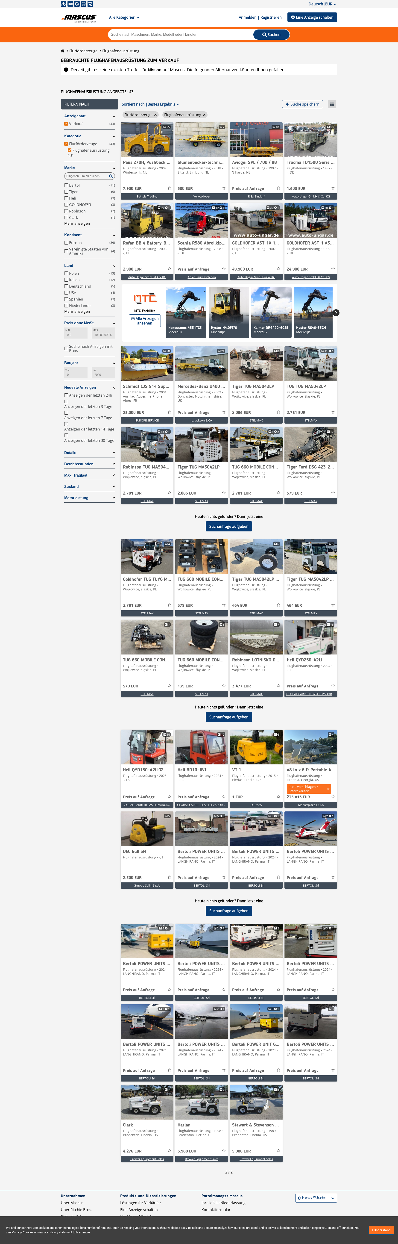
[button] (89, 104)
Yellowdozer (201, 196)
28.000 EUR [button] (133, 413)
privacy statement (60, 1232)
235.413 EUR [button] (298, 797)
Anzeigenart (74, 116)
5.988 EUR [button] (187, 1151)
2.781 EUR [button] (296, 413)
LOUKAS (256, 805)
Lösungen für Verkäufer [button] (140, 1202)
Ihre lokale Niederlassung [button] (224, 1202)
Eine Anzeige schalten (315, 17)
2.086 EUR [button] (241, 413)
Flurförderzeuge (83, 50)
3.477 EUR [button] (241, 686)
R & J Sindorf (256, 196)
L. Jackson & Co (201, 420)
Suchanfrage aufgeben (229, 526)
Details (70, 453)
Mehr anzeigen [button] (77, 223)
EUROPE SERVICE (147, 420)
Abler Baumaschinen (202, 277)
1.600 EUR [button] (296, 189)
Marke (69, 168)
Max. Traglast (75, 475)
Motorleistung (76, 498)
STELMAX (256, 420)
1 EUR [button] (237, 797)
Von (67, 370)
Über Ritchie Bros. (76, 1209)
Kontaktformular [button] (216, 1209)
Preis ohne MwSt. (79, 323)
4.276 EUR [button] (132, 1151)
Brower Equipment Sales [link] (147, 1159)
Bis (94, 370)
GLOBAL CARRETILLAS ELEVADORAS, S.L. (313, 694)
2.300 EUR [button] (132, 878)
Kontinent (73, 235)
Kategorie (72, 136)
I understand (381, 1230)
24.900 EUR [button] (297, 269)
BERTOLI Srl (202, 885)
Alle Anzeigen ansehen (147, 321)
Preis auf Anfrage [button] (248, 189)
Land (68, 266)
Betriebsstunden (79, 464)
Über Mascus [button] (72, 1202)
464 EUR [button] (239, 606)
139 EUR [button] (185, 686)
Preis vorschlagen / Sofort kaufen (303, 788)
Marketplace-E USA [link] (311, 805)
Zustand (71, 487)
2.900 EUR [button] (132, 269)
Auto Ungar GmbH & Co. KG (311, 196)
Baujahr (71, 363)
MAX (95, 330)
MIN (67, 330)
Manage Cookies (22, 1232)
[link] (147, 139)
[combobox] (298, 1198)
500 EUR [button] (185, 189)
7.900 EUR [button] (132, 189)
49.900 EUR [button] (242, 269)
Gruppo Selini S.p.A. (147, 885)
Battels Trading (147, 196)
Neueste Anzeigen (80, 387)
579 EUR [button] (294, 493)
